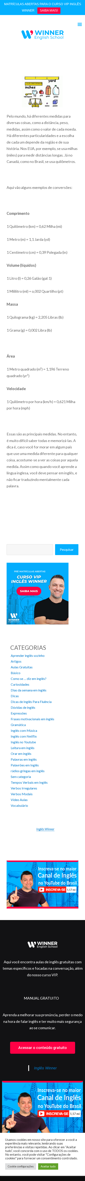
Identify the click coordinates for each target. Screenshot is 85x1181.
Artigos (16, 661)
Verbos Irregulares (24, 788)
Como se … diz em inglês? (28, 679)
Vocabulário (19, 805)
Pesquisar (67, 549)
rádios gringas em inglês (28, 771)
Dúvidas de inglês (23, 707)
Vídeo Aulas (19, 800)
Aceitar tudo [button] (48, 1166)
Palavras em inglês (24, 759)
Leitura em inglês (22, 748)
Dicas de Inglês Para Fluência (31, 702)
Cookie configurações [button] (21, 1166)
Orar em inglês (21, 753)
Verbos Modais (22, 794)
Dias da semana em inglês (28, 690)
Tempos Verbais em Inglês (29, 782)
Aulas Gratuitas (22, 667)
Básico (15, 673)
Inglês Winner (45, 829)
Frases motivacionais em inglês (32, 719)
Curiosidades (20, 684)
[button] (42, 1048)
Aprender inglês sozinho (28, 655)
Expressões (19, 713)
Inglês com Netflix (24, 736)
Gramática (18, 725)
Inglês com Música (24, 730)
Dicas (15, 696)
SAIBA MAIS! (49, 10)
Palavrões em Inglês (25, 765)
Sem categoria (21, 777)
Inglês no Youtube (23, 742)
